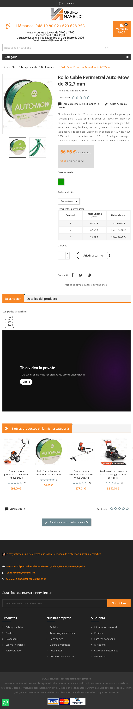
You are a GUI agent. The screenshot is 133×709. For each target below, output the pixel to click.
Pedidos (53, 627)
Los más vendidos (15, 644)
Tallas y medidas (14, 627)
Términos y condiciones (62, 633)
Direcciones (100, 644)
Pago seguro (56, 638)
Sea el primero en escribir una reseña (69, 522)
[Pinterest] (89, 275)
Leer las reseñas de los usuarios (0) (81, 103)
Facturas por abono (104, 638)
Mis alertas (100, 656)
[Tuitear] (80, 275)
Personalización (13, 650)
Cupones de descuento (106, 650)
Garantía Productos (59, 644)
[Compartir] (72, 275)
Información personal (105, 627)
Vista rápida (30, 434)
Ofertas (9, 633)
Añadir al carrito (93, 255)
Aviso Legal (55, 650)
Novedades (11, 638)
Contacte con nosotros (61, 656)
